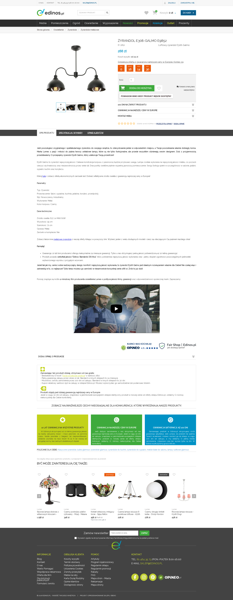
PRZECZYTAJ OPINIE (164, 124)
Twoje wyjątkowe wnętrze (73, 376)
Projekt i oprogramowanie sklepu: (98, 595)
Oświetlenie (91, 23)
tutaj (44, 176)
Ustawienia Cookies (73, 568)
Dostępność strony (73, 585)
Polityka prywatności (74, 565)
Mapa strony (97, 585)
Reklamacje (96, 581)
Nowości (128, 23)
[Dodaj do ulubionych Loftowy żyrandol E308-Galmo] (159, 88)
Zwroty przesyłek (72, 572)
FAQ (93, 575)
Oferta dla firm (44, 575)
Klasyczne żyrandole (67, 450)
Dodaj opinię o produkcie (51, 356)
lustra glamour (83, 450)
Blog (39, 559)
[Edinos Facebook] (135, 578)
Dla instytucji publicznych (43, 579)
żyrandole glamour (99, 450)
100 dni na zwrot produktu (132, 105)
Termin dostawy (72, 562)
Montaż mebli (125, 116)
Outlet (170, 23)
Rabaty (94, 572)
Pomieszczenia (59, 23)
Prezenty (184, 23)
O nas (41, 3)
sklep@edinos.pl (90, 3)
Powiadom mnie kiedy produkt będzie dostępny (146, 96)
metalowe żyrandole (62, 239)
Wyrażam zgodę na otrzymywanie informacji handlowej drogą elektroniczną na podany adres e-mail (117, 538)
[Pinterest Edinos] (152, 578)
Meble (43, 23)
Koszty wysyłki (71, 559)
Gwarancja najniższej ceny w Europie (137, 110)
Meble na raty (71, 575)
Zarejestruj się (187, 3)
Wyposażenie (110, 23)
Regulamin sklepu (100, 565)
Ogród (76, 23)
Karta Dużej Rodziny (74, 578)
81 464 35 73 (144, 559)
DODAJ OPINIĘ (179, 124)
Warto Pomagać (45, 568)
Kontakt (50, 3)
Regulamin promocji (101, 568)
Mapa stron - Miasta (101, 578)
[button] (107, 12)
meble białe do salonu (157, 450)
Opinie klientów (71, 581)
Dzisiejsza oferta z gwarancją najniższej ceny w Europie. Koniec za (150, 62)
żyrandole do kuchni (117, 450)
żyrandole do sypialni (136, 450)
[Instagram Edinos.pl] (144, 578)
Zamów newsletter (96, 533)
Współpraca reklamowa (49, 572)
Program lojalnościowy (102, 562)
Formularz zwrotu (46, 583)
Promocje (142, 23)
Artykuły (95, 559)
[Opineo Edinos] (169, 578)
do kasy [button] (187, 13)
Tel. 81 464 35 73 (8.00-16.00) (68, 3)
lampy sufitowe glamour (178, 450)
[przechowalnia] (148, 12)
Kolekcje (158, 23)
